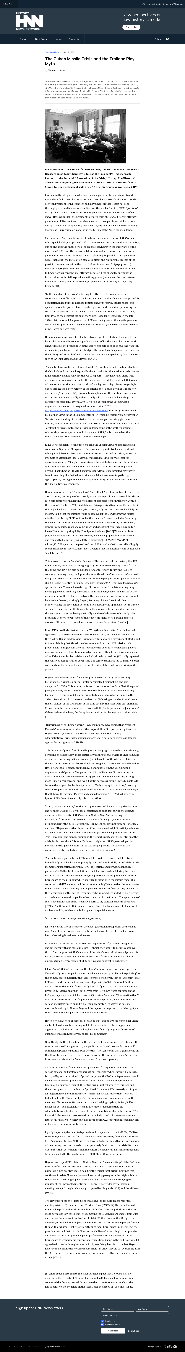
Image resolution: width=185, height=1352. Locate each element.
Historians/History (53, 52)
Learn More (133, 1330)
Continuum (110, 1321)
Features (24, 39)
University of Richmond (173, 4)
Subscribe (131, 27)
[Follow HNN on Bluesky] (167, 39)
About (59, 39)
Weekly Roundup (112, 1324)
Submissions (75, 39)
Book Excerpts (42, 39)
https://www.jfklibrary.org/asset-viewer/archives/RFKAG (77, 410)
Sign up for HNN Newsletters (54, 1346)
